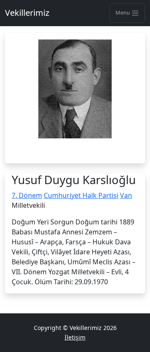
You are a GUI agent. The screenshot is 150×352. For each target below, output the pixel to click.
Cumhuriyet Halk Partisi (81, 195)
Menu (123, 12)
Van (126, 195)
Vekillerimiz (27, 12)
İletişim (75, 337)
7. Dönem (27, 195)
